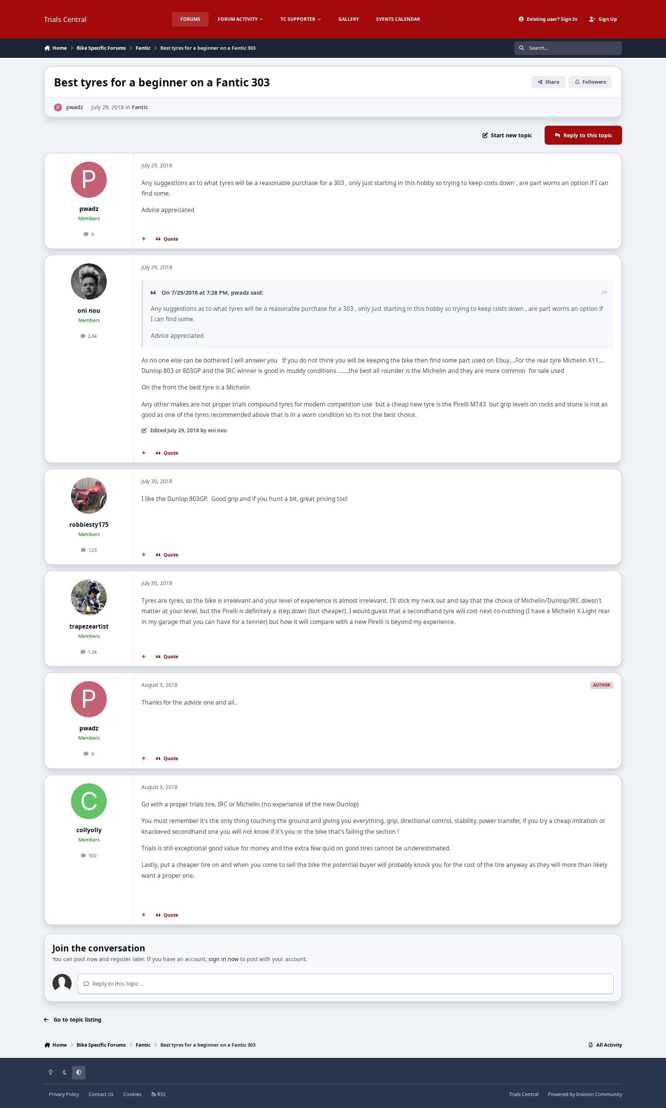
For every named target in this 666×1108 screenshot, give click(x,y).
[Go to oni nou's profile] (89, 281)
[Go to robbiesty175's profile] (89, 495)
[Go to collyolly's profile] (89, 801)
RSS (161, 1094)
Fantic (140, 107)
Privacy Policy (64, 1094)
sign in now (224, 959)
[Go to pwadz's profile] (58, 107)
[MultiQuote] (143, 239)
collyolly (89, 830)
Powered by (585, 1094)
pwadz (74, 107)
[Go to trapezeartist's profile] (89, 597)
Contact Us (101, 1094)
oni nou (88, 311)
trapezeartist (89, 626)
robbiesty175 (89, 525)
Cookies (132, 1094)
